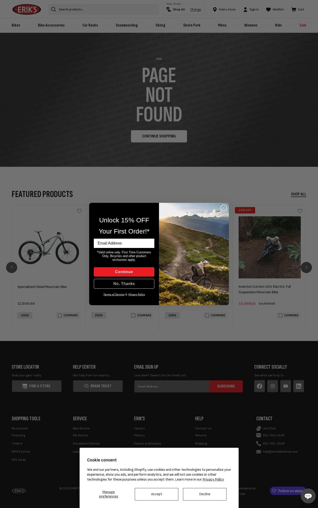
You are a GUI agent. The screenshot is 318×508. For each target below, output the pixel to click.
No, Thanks (124, 284)
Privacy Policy (213, 479)
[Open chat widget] (308, 495)
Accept (156, 494)
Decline (204, 494)
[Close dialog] (224, 208)
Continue (124, 272)
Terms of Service (114, 294)
